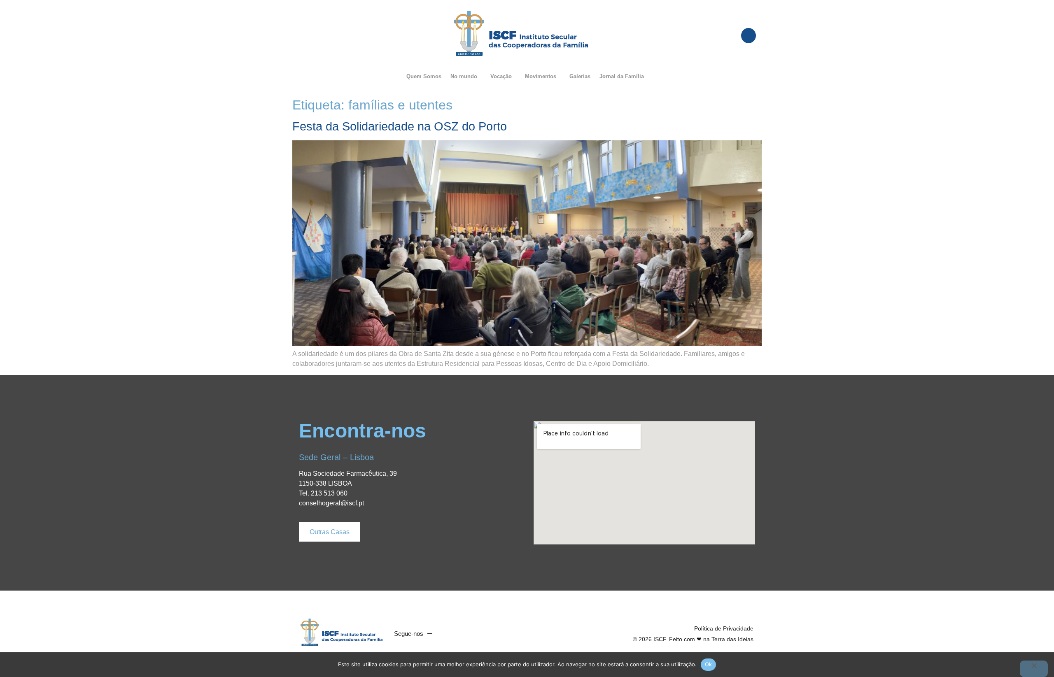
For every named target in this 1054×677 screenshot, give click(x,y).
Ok (708, 664)
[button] (466, 76)
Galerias (579, 76)
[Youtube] (462, 633)
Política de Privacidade (723, 628)
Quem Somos (423, 76)
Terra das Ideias (732, 639)
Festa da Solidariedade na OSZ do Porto (399, 126)
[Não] (1034, 669)
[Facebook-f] (447, 633)
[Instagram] (478, 633)
